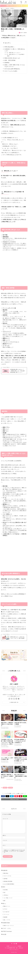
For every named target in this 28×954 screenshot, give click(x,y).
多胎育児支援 (6, 922)
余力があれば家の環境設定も (12, 68)
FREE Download (7, 931)
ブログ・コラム (7, 928)
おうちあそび (6, 911)
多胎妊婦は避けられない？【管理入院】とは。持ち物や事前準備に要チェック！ (17, 371)
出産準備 (10, 787)
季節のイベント (6, 906)
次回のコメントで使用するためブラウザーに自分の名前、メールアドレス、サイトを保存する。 (14, 851)
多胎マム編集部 (14, 684)
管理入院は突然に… (10, 46)
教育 (4, 900)
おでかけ (5, 909)
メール (5, 840)
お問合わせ (21, 947)
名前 (4, 835)
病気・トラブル (6, 919)
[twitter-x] (14, 699)
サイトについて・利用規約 (15, 946)
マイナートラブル (7, 875)
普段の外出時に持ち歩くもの (12, 58)
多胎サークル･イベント (8, 925)
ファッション (6, 914)
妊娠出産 (5, 787)
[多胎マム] (8, 2)
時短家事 (5, 917)
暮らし (4, 903)
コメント (5, 818)
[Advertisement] (14, 92)
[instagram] (16, 699)
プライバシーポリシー (14, 949)
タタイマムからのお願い (11, 71)
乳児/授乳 (5, 889)
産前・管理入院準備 (10, 60)
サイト (4, 845)
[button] (3, 796)
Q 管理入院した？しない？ (14, 52)
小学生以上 (5, 895)
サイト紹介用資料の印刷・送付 (11, 947)
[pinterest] (19, 699)
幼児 (4, 892)
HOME (8, 946)
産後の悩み (5, 873)
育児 (4, 886)
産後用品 (7, 62)
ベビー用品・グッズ (7, 897)
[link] (9, 699)
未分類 (4, 934)
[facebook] (12, 699)
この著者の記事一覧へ (14, 702)
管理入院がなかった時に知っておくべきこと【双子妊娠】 (17, 637)
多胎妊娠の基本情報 (7, 881)
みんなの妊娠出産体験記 (8, 884)
